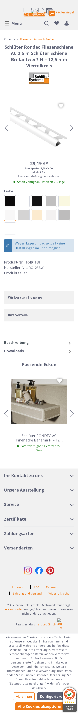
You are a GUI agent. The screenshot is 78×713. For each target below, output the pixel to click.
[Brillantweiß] (10, 215)
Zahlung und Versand (27, 593)
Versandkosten (13, 609)
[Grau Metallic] (51, 201)
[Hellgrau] (24, 215)
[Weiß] (10, 228)
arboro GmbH (47, 624)
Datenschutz (54, 587)
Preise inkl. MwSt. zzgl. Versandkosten (39, 176)
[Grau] (64, 215)
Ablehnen (24, 696)
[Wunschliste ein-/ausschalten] (61, 106)
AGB (36, 587)
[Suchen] (47, 23)
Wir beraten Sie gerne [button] (25, 297)
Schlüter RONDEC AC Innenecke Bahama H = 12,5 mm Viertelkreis (39, 437)
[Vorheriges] (6, 127)
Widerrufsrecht (58, 593)
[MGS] (10, 201)
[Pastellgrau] (51, 215)
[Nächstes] (72, 127)
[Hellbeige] (37, 215)
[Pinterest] (39, 273)
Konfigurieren (52, 696)
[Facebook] (32, 273)
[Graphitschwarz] (37, 201)
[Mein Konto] (67, 23)
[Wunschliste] (57, 23)
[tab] (38, 342)
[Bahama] (64, 201)
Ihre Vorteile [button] (18, 315)
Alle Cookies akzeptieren (40, 706)
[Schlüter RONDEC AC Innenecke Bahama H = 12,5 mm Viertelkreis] (39, 401)
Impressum (19, 587)
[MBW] (24, 201)
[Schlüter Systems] (39, 78)
